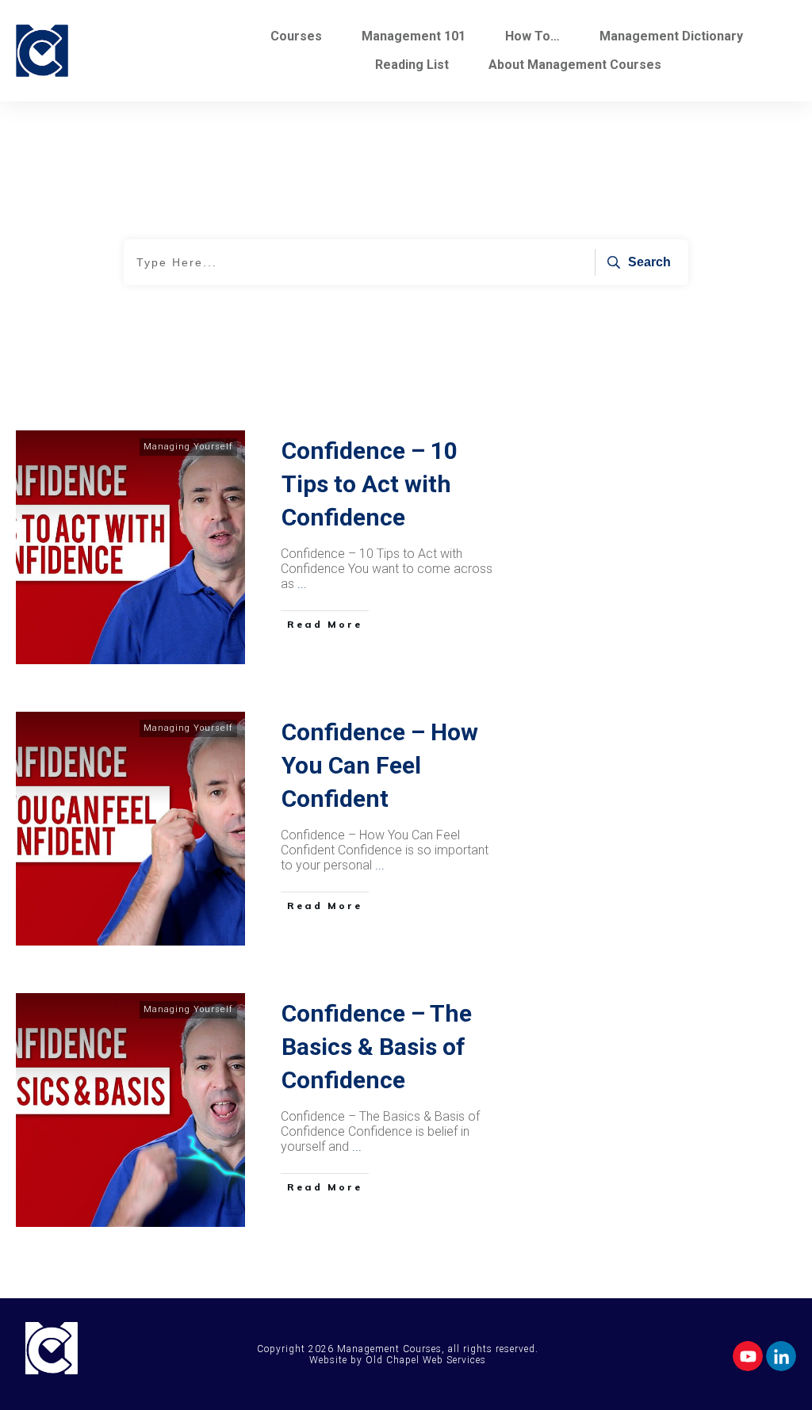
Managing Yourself (188, 446)
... (302, 583)
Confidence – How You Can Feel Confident (380, 765)
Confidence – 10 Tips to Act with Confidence (370, 484)
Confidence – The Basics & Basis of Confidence (377, 1046)
